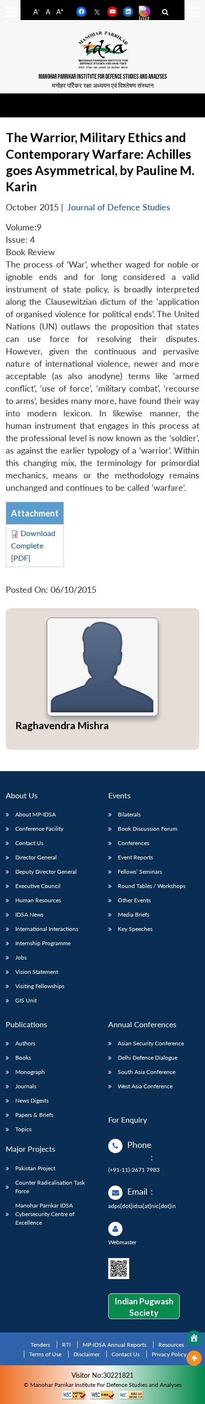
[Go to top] (194, 1358)
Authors (25, 1043)
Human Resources (38, 900)
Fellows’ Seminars (140, 871)
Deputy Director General (46, 871)
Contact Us (29, 843)
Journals (25, 1086)
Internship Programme (43, 943)
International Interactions (46, 928)
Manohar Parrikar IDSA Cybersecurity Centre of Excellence (44, 1214)
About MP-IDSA (35, 814)
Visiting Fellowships (39, 986)
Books (23, 1057)
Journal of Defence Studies (118, 207)
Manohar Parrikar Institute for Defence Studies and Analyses (103, 77)
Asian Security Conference (151, 1043)
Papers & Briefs (34, 1114)
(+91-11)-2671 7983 (134, 1169)
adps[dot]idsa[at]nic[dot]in (142, 1205)
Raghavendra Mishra (62, 725)
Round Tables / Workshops (151, 885)
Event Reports (135, 857)
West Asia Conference (145, 1086)
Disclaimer (86, 1354)
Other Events (134, 900)
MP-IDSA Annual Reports (114, 1344)
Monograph (30, 1071)
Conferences (133, 843)
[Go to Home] (194, 1339)
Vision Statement (36, 971)
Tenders (40, 1344)
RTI (66, 1344)
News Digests (32, 1100)
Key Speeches (135, 928)
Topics (23, 1129)
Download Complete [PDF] (33, 545)
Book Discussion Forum (147, 828)
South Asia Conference (146, 1071)
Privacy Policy (169, 1354)
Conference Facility (39, 828)
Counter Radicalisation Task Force (50, 1187)
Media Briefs (133, 914)
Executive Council (38, 885)
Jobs (21, 957)
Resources (171, 1344)
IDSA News (29, 914)
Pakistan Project (35, 1168)
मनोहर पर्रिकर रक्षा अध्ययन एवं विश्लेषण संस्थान (103, 85)
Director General (36, 857)
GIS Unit (26, 1000)
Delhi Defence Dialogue (147, 1057)
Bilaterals (129, 814)
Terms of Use (45, 1354)
